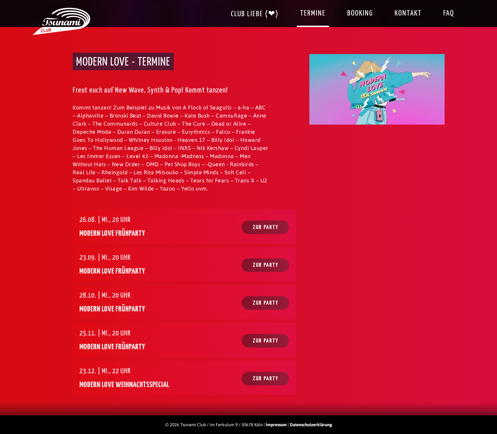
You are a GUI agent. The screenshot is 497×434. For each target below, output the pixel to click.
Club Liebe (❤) (255, 14)
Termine (313, 13)
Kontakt (408, 13)
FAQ (448, 13)
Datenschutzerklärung (311, 424)
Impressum (276, 424)
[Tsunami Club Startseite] (61, 33)
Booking (360, 13)
